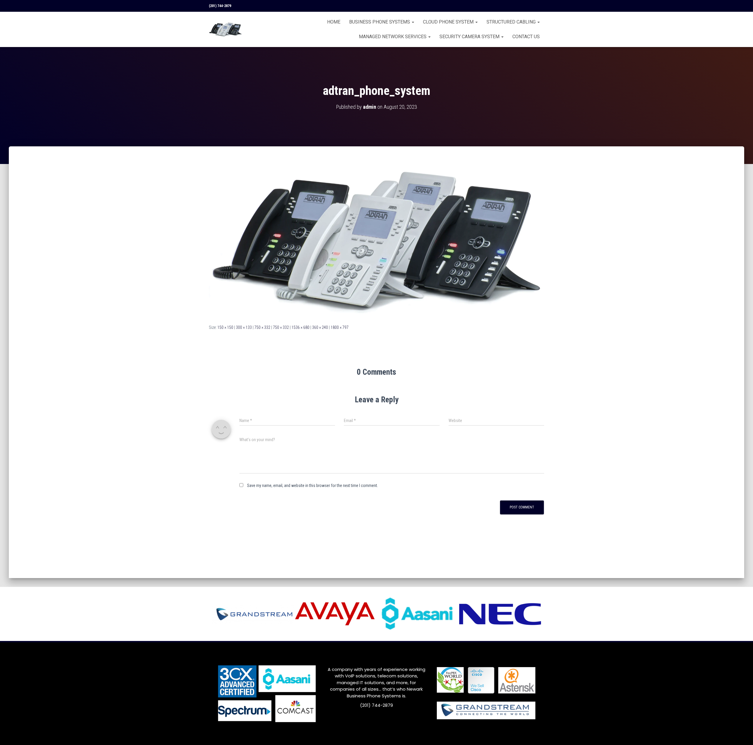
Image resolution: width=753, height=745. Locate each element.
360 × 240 (320, 327)
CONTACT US (526, 36)
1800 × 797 (340, 327)
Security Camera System (470, 36)
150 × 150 (225, 327)
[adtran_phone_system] (376, 240)
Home (333, 22)
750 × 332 (262, 327)
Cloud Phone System (449, 22)
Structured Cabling (512, 22)
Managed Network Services (393, 36)
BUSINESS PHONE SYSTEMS (380, 22)
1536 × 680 (300, 327)
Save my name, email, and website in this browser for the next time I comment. (312, 485)
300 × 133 (244, 327)
